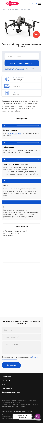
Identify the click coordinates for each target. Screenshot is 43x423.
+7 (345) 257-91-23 (29, 4)
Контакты (6, 381)
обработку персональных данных (16, 70)
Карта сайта (7, 388)
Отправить (11, 365)
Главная (4, 9)
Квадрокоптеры (13, 9)
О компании (6, 377)
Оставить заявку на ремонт (22, 63)
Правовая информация (11, 392)
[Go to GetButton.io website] (37, 420)
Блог (3, 384)
